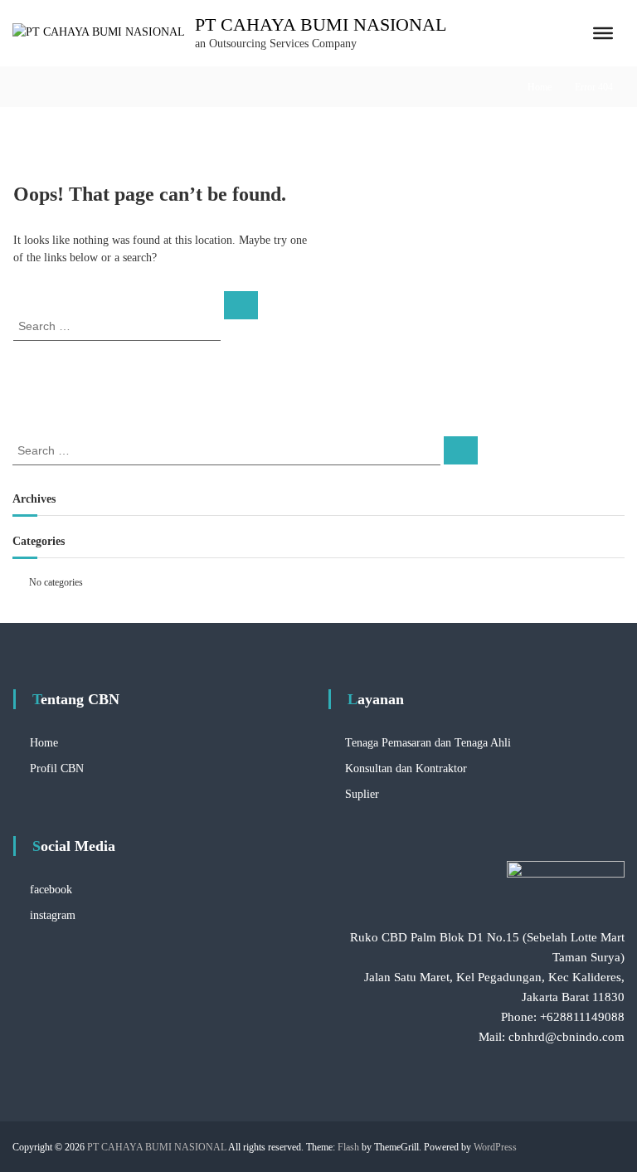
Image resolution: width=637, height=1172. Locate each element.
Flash (348, 1147)
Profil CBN (57, 768)
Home (540, 87)
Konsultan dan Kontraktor (406, 768)
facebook (51, 889)
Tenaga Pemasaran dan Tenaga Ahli (428, 743)
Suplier (362, 794)
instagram (52, 915)
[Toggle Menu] (603, 33)
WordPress (495, 1147)
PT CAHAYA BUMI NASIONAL (320, 24)
